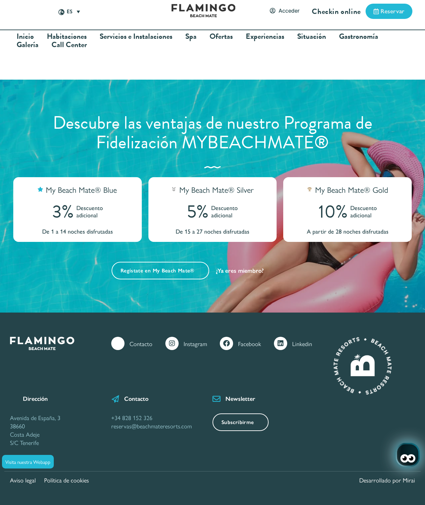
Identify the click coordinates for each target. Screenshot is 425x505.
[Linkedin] (280, 343)
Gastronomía (358, 36)
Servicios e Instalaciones (136, 36)
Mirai (409, 480)
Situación (311, 36)
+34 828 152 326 (131, 417)
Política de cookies (66, 480)
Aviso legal (23, 480)
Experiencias (265, 36)
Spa (191, 36)
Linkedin (302, 343)
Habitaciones (67, 36)
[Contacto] (118, 343)
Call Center (69, 44)
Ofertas (221, 36)
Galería (28, 44)
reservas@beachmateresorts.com (151, 426)
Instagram (195, 343)
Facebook (249, 343)
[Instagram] (172, 343)
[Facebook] (226, 343)
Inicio (25, 36)
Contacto (140, 343)
